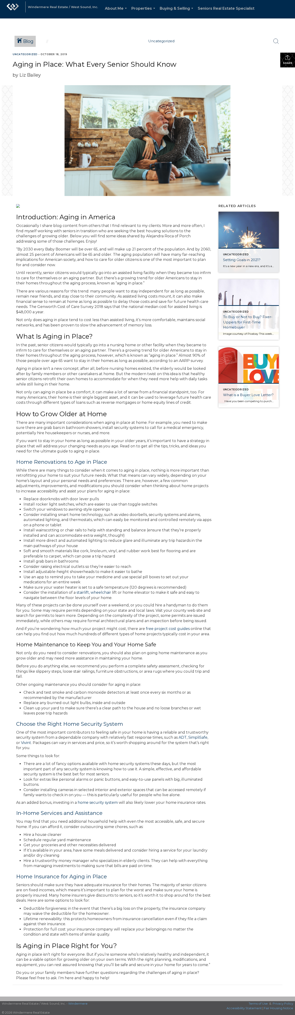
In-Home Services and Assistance (59, 813)
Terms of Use (258, 1003)
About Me (117, 12)
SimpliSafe (197, 737)
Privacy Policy (283, 1003)
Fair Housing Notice (278, 1008)
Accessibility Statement (244, 1008)
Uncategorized (25, 54)
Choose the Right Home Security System (69, 724)
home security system (98, 802)
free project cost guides (168, 628)
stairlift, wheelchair (94, 592)
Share (287, 63)
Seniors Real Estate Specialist (226, 8)
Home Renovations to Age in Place (61, 462)
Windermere (78, 1003)
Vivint (26, 743)
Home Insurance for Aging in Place (61, 876)
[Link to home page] (12, 9)
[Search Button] (276, 41)
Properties (144, 12)
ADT (183, 737)
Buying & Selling (177, 12)
